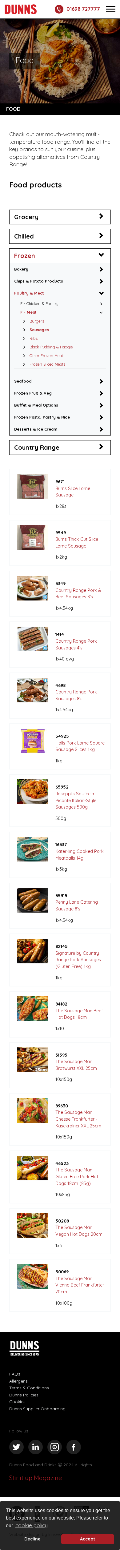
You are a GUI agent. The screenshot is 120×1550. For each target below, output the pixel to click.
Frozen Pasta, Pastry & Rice (42, 417)
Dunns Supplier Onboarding (37, 1408)
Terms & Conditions (29, 1388)
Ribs (34, 338)
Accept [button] (87, 1539)
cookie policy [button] (31, 1525)
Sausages (39, 329)
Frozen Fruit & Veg (33, 393)
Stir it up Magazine (35, 1478)
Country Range (36, 447)
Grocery (26, 217)
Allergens (18, 1381)
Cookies (17, 1401)
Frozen (24, 255)
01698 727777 (83, 9)
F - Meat (28, 312)
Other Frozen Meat (46, 355)
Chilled (24, 236)
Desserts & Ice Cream (35, 429)
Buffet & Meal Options (36, 405)
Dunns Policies (23, 1395)
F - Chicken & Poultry (39, 303)
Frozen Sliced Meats (47, 364)
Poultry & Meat (29, 293)
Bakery (21, 269)
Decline (32, 1539)
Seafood (22, 381)
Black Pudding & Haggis (51, 346)
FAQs (14, 1374)
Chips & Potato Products (38, 281)
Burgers (37, 321)
